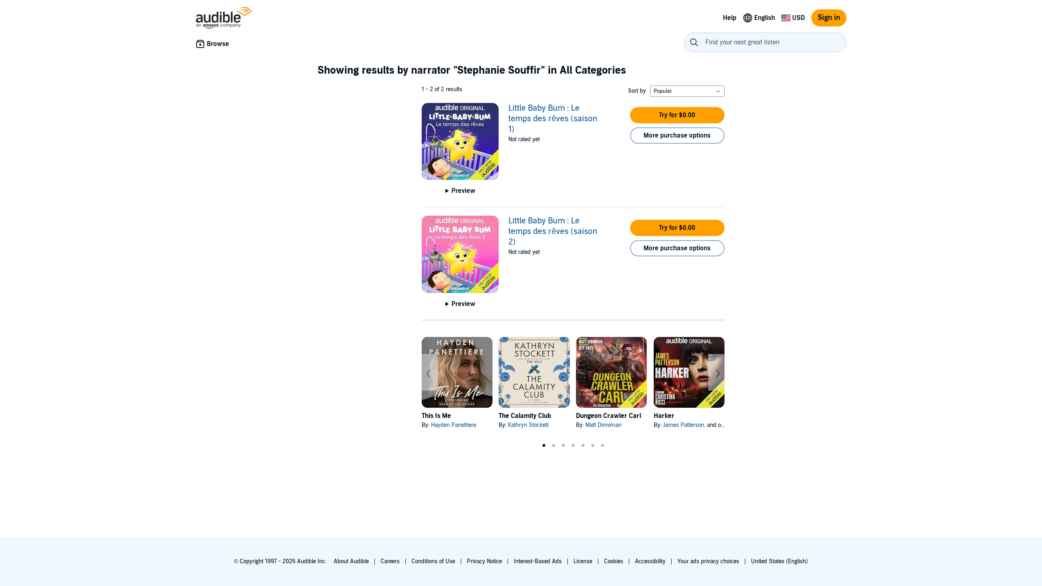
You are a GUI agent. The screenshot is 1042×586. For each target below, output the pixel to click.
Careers (390, 561)
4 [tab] (573, 446)
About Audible (351, 561)
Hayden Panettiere (453, 425)
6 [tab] (593, 446)
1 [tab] (544, 446)
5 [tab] (583, 446)
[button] (677, 115)
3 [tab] (563, 446)
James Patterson (683, 425)
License (583, 561)
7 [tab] (602, 446)
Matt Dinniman (603, 425)
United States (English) (779, 561)
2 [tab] (553, 446)
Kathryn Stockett (528, 425)
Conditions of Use (433, 561)
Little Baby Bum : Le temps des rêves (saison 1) (553, 118)
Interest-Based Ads (538, 561)
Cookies (613, 561)
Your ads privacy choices (708, 561)
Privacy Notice (484, 561)
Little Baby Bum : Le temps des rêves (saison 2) (553, 231)
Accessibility (650, 561)
